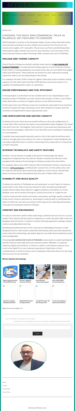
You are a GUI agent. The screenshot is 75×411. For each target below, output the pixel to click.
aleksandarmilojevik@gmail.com (14, 308)
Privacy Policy (6, 389)
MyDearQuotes (37, 4)
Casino (67, 15)
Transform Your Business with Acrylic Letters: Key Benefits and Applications (42, 321)
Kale (30, 408)
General (14, 15)
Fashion (46, 15)
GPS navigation (17, 167)
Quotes (36, 21)
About (4, 382)
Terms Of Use (6, 392)
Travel (40, 15)
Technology (31, 15)
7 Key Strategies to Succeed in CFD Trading (20, 319)
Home (7, 15)
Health (54, 15)
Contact (4, 385)
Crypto (60, 15)
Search (37, 333)
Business (22, 15)
